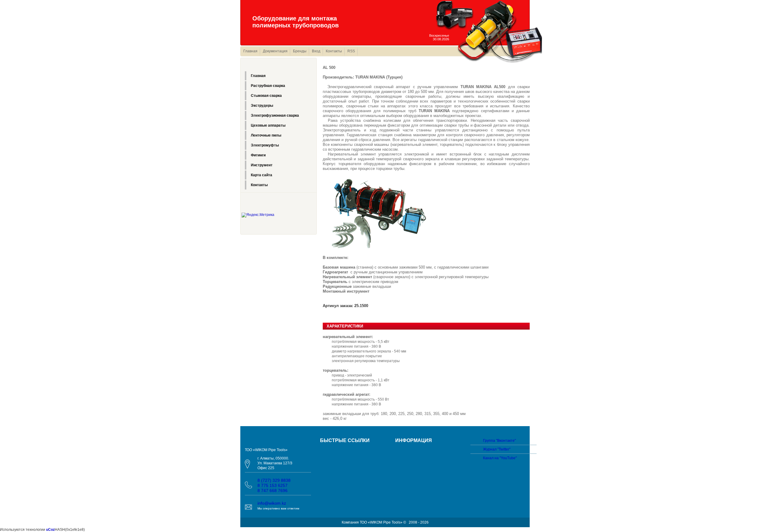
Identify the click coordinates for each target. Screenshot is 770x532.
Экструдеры (262, 105)
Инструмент (262, 165)
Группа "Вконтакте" (499, 440)
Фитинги (258, 155)
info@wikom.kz (271, 503)
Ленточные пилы (266, 135)
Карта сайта (261, 175)
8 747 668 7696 (272, 490)
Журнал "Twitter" (496, 449)
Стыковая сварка (266, 96)
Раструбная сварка (268, 86)
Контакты (334, 51)
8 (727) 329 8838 (274, 480)
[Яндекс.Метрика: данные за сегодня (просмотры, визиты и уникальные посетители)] (258, 215)
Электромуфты (265, 145)
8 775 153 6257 (272, 485)
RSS (351, 51)
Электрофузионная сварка (275, 115)
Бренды (299, 51)
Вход (316, 51)
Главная (250, 51)
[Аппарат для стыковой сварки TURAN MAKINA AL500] (375, 213)
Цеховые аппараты (268, 125)
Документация (275, 51)
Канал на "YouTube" (500, 458)
